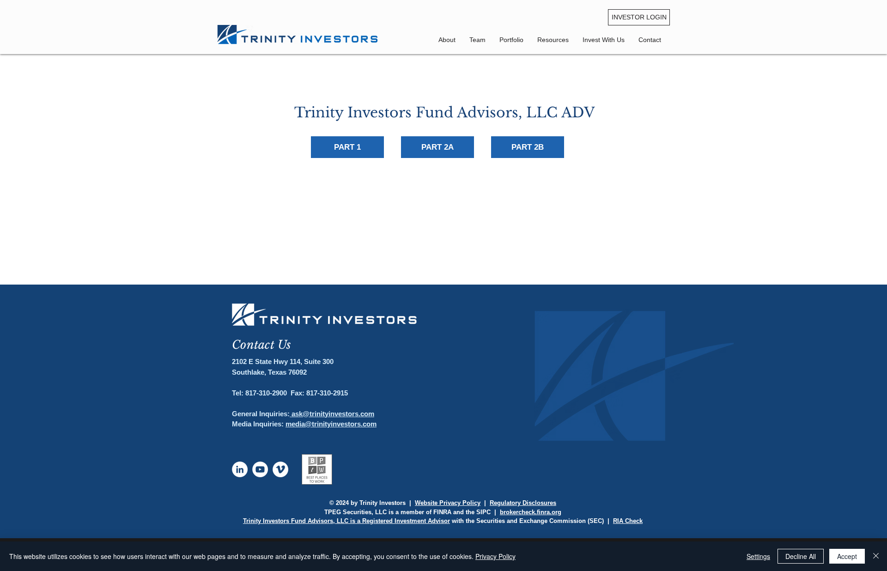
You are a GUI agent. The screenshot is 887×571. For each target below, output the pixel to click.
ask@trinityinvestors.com (332, 414)
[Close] (875, 556)
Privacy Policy (495, 556)
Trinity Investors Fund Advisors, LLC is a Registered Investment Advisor (346, 520)
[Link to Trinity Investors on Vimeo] (280, 469)
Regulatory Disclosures (523, 502)
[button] (650, 39)
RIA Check (628, 520)
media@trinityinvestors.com (331, 424)
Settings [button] (758, 556)
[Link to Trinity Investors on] (240, 469)
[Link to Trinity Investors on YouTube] (260, 469)
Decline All (800, 556)
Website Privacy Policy (447, 502)
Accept (847, 556)
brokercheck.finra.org (530, 512)
